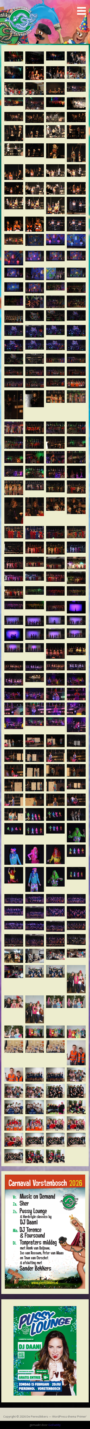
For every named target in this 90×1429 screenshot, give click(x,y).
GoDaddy (54, 1425)
